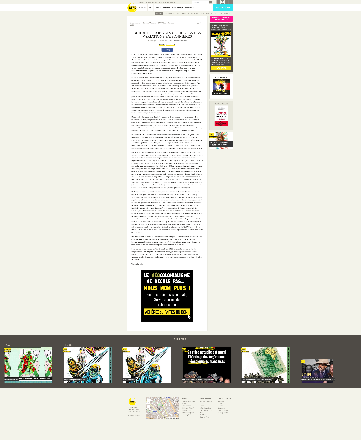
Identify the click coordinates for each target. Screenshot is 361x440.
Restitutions (219, 13)
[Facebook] (227, 2)
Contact (154, 2)
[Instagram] (231, 2)
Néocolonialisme (193, 13)
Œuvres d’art (228, 13)
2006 (160, 23)
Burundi (162, 44)
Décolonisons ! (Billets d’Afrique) (172, 7)
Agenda (148, 2)
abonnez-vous (221, 68)
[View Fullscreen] (148, 406)
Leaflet (168, 418)
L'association (141, 7)
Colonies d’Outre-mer (206, 13)
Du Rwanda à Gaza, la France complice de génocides (221, 18)
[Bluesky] (222, 3)
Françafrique (170, 44)
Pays (150, 7)
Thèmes (157, 7)
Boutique (141, 2)
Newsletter (162, 2)
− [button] (148, 402)
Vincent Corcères (180, 41)
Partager (168, 50)
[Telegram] (218, 2)
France (184, 13)
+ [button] (148, 400)
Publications (188, 7)
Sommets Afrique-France (172, 13)
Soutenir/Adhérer (223, 7)
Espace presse (171, 2)
